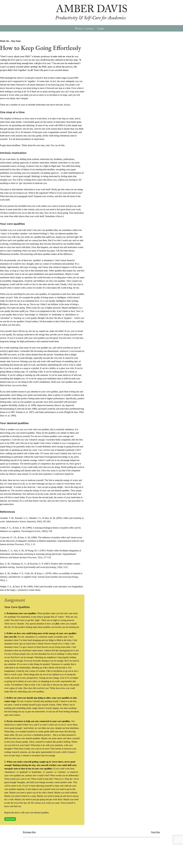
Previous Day (29, 832)
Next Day (155, 832)
